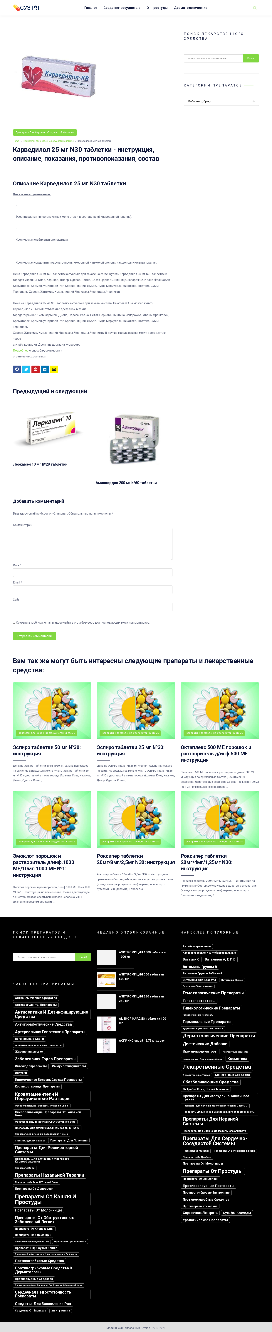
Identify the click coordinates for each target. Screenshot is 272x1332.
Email (17, 582)
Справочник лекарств (200, 1213)
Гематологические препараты (213, 992)
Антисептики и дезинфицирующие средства (51, 1014)
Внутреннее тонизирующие (198, 986)
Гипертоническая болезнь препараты (38, 1045)
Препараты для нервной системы (210, 1121)
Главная (90, 8)
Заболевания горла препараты (45, 1058)
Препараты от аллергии (196, 1151)
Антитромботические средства (43, 1024)
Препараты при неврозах (70, 1241)
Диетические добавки (205, 1043)
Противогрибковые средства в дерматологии (43, 1270)
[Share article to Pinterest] (35, 369)
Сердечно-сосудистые (121, 8)
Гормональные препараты (207, 1021)
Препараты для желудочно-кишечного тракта (216, 1097)
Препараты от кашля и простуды (45, 1199)
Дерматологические (190, 8)
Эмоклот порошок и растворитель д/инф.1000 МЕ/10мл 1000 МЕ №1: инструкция (43, 865)
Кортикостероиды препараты (37, 1086)
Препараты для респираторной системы (46, 1149)
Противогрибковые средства (39, 1261)
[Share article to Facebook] (17, 369)
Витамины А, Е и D (220, 959)
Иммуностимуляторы (69, 1066)
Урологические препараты (205, 1220)
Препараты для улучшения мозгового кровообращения (42, 1160)
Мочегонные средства (232, 1075)
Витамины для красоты (199, 980)
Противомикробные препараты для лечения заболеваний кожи (48, 1285)
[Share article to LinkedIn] (45, 369)
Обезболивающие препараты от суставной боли (45, 1121)
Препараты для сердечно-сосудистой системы (45, 132)
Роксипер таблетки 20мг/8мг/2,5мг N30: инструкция (136, 859)
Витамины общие (232, 980)
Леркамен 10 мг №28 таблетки (40, 464)
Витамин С (191, 959)
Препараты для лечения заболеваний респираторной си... (219, 1111)
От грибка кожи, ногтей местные (206, 1089)
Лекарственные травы (196, 1075)
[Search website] (254, 7)
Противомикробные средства (206, 1199)
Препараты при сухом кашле (36, 1248)
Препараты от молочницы (38, 1210)
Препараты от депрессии (34, 1188)
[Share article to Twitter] (26, 369)
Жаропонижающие (29, 1051)
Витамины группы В (200, 967)
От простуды (157, 8)
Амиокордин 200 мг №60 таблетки (126, 483)
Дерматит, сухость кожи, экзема (203, 1028)
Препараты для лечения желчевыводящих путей (47, 1127)
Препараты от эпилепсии (200, 1178)
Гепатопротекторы (199, 1001)
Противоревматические (200, 1206)
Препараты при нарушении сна (32, 1241)
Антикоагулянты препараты (36, 1005)
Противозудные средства (34, 1279)
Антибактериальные (197, 946)
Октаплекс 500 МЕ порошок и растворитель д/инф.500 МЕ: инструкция (216, 753)
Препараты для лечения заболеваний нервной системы (215, 1105)
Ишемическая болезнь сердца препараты (48, 1080)
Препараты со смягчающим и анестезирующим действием (46, 1254)
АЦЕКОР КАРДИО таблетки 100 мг (142, 1021)
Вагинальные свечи (29, 1039)
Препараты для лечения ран (30, 1141)
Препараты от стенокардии (34, 1228)
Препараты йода (24, 1168)
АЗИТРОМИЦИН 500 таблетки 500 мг (141, 977)
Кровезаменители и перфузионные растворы (43, 1096)
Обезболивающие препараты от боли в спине (41, 1105)
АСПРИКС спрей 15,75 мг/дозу (141, 1040)
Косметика (237, 1058)
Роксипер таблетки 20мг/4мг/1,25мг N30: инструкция (207, 862)
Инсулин (21, 1073)
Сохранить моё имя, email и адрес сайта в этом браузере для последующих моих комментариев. (83, 622)
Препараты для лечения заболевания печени (41, 1134)
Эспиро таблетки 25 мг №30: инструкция (130, 750)
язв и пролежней (60, 1311)
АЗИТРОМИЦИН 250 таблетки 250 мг (141, 999)
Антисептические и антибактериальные (209, 952)
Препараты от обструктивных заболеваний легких (44, 1219)
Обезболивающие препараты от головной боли (48, 1113)
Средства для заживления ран (43, 1304)
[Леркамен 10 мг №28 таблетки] (51, 457)
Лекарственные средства (217, 1067)
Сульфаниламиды (237, 1213)
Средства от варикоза (30, 1310)
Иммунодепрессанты (31, 1066)
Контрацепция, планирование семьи (202, 1059)
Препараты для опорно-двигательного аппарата (214, 1130)
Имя (17, 565)
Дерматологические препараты (219, 1036)
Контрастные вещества (235, 1052)
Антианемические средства (36, 998)
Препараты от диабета (197, 1157)
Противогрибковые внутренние (206, 1192)
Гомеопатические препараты (198, 1015)
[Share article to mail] (54, 369)
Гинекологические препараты (211, 1008)
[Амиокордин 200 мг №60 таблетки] (133, 476)
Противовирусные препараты (208, 1186)
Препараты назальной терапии (49, 1175)
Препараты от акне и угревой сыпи (36, 1182)
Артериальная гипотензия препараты (50, 1031)
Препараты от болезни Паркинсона (234, 1151)
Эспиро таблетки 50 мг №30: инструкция (47, 750)
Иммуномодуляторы (200, 1051)
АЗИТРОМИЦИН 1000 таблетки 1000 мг (142, 954)
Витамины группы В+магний (202, 973)
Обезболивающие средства (211, 1082)
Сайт (16, 599)
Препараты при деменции (33, 1235)
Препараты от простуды (213, 1171)
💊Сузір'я (26, 7)
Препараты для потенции (69, 1140)
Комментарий (22, 525)
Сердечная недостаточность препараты (43, 1294)
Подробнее (20, 350)
